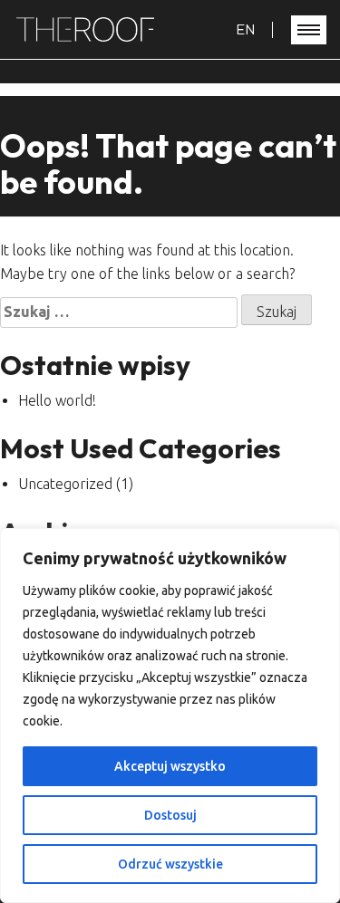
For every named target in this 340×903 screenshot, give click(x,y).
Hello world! (57, 400)
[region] (170, 715)
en (245, 29)
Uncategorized (65, 484)
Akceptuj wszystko (170, 766)
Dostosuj (170, 815)
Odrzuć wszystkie (170, 864)
